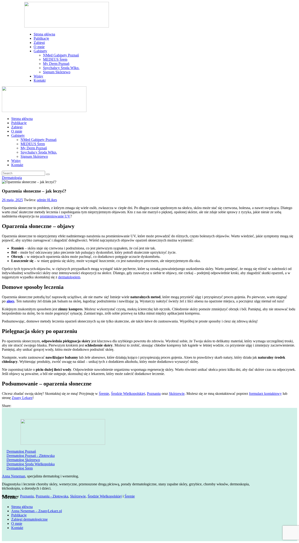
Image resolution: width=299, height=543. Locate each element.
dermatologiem (69, 277)
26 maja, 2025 (12, 200)
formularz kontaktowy (265, 394)
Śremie (104, 394)
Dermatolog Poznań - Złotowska (31, 456)
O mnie (16, 523)
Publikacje (19, 515)
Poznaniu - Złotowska (52, 496)
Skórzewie (177, 394)
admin (42, 200)
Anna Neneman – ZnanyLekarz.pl (36, 511)
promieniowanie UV (55, 216)
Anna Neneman (13, 476)
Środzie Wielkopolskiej (128, 394)
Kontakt (17, 528)
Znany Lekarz (22, 398)
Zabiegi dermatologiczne (29, 519)
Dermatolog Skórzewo (23, 460)
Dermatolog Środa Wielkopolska (31, 464)
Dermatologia (12, 178)
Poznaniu (154, 394)
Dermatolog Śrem (20, 468)
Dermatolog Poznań (21, 451)
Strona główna (22, 507)
